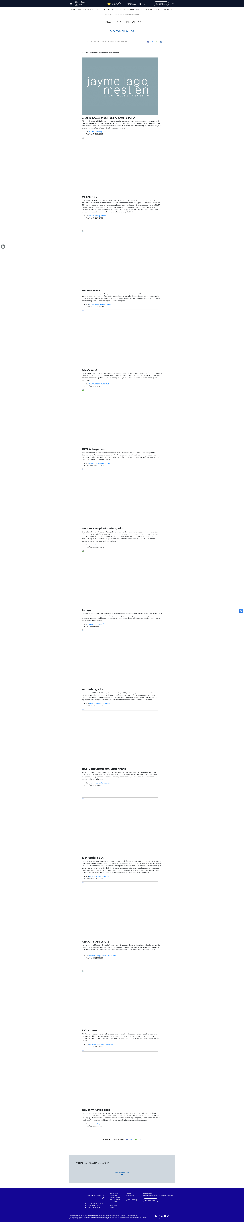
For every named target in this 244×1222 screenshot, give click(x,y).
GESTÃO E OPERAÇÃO (116, 9)
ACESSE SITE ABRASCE (93, 1207)
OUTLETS (148, 9)
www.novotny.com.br (97, 1124)
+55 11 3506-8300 (122, 1215)
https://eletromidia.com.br (99, 876)
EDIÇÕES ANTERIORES (93, 1205)
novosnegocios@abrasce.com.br (151, 1195)
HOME (73, 9)
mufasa (170, 1218)
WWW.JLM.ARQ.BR (96, 132)
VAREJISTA (87, 9)
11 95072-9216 (170, 1195)
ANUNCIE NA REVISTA (150, 1200)
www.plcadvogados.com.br (99, 703)
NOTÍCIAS (139, 9)
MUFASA (112, 1207)
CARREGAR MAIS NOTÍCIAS (122, 1172)
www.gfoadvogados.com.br (99, 463)
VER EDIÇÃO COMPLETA (132, 14)
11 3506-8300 (162, 1195)
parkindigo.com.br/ (96, 624)
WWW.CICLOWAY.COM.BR (99, 384)
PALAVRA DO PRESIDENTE (164, 9)
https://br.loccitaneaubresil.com (101, 1045)
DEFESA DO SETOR (99, 9)
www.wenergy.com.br (97, 216)
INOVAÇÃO (130, 9)
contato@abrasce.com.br (132, 1215)
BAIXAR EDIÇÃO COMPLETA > (94, 1196)
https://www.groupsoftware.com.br (102, 956)
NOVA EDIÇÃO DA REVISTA (94, 1203)
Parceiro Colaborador (122, 21)
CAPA (79, 9)
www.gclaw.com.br (96, 545)
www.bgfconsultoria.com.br (99, 783)
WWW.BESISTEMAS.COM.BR (100, 304)
